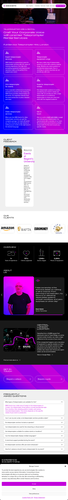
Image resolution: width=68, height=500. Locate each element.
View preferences (34, 493)
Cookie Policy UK (27, 497)
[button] (65, 466)
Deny (34, 489)
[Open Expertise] (33, 6)
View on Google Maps (43, 355)
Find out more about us (11, 360)
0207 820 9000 (52, 117)
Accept (34, 484)
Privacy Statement (39, 497)
